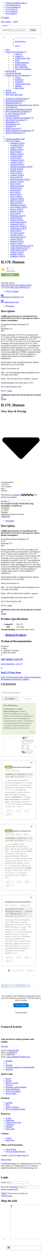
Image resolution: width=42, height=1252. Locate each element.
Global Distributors (22, 63)
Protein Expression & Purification (18, 131)
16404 (9, 391)
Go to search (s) (11, 9)
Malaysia (17, 201)
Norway (16, 209)
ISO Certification (21, 67)
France (16, 173)
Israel (15, 190)
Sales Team (10, 1140)
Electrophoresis (11, 116)
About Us (9, 52)
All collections (18, 52)
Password (9, 1187)
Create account (6, 1196)
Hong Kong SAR (20, 179)
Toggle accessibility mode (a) (16, 3)
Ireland (16, 188)
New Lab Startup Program (15, 1109)
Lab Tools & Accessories (15, 120)
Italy (15, 192)
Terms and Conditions (23, 69)
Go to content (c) (12, 11)
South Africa (18, 226)
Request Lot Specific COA (13, 297)
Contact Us (19, 56)
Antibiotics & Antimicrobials (16, 99)
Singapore (17, 224)
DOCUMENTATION (23, 285)
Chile (15, 158)
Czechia (16, 162)
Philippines (17, 216)
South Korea (18, 229)
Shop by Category (12, 1107)
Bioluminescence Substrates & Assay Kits (21, 105)
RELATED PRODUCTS (20, 287)
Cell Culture (10, 107)
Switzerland (18, 237)
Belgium (16, 150)
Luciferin (9, 1103)
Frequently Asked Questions (16, 1087)
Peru (15, 214)
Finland (16, 171)
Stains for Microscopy (14, 133)
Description (10, 306)
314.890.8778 (12, 1053)
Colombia (17, 160)
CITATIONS (6, 287)
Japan (15, 194)
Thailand (17, 241)
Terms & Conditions (13, 1091)
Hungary (17, 182)
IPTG (8, 50)
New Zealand (18, 207)
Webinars (18, 86)
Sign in (4, 1193)
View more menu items (14, 95)
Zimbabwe (17, 256)
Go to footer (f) (11, 14)
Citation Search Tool (22, 84)
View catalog (6, 22)
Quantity (4, 501)
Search (5, 30)
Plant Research (11, 124)
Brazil (16, 152)
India (15, 184)
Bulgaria (16, 154)
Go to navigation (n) (13, 7)
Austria (16, 147)
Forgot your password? (9, 1189)
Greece (16, 177)
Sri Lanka (17, 233)
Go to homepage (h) (13, 5)
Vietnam (16, 254)
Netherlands (18, 205)
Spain (15, 231)
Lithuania (17, 199)
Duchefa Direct (20, 65)
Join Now (4, 1046)
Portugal (16, 220)
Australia (17, 145)
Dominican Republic (21, 167)
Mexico (16, 203)
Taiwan (16, 239)
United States (18, 250)
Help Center (19, 88)
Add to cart (5, 517)
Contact (8, 1138)
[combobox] (18, 30)
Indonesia (17, 186)
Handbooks (19, 80)
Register (9, 1081)
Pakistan (16, 211)
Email (3, 1182)
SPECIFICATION (8, 285)
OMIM (3, 399)
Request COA (11, 92)
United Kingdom (20, 248)
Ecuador (16, 169)
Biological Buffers (13, 103)
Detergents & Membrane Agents (18, 109)
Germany (17, 175)
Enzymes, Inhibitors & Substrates (18, 118)
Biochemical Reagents (14, 101)
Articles (18, 77)
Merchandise (11, 122)
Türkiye (16, 243)
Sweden (16, 235)
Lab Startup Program (13, 73)
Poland (16, 218)
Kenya (16, 197)
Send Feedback (21, 1005)
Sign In (8, 1079)
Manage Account (12, 1083)
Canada (16, 156)
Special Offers (11, 71)
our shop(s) (16, 495)
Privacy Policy (11, 1094)
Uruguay (17, 252)
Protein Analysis (12, 128)
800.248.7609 (14, 1050)
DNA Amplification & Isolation (17, 111)
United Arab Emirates (21, 246)
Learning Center (12, 75)
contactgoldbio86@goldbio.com (18, 1057)
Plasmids (9, 126)
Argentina (17, 143)
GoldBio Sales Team (22, 58)
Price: (3, 489)
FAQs (17, 60)
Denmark (17, 164)
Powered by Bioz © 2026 (8, 977)
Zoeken (33, 30)
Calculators (19, 82)
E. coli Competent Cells (15, 114)
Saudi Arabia (18, 222)
